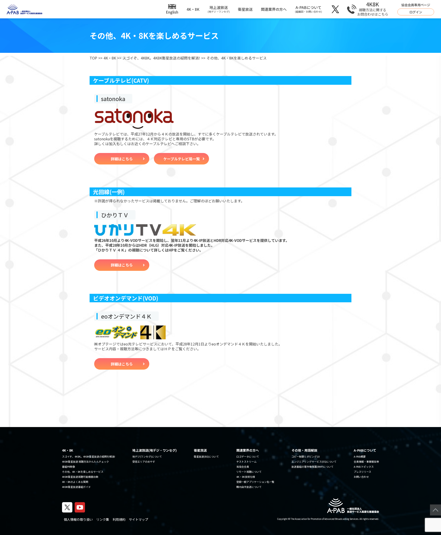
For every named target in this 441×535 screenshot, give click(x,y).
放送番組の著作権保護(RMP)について (312, 466)
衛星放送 (245, 9)
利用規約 (119, 519)
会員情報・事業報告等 (366, 461)
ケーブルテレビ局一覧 (181, 158)
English (172, 12)
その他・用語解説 (304, 450)
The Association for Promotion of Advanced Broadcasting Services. (325, 519)
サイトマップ (138, 519)
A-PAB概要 (360, 456)
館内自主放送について (249, 487)
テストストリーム (246, 461)
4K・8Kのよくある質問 (75, 482)
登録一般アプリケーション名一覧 (255, 482)
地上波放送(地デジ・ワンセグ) (154, 450)
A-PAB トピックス (364, 466)
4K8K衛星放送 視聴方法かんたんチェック (85, 461)
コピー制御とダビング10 (305, 456)
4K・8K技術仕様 (245, 476)
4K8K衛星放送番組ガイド (76, 487)
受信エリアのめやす (143, 461)
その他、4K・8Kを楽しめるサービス (82, 471)
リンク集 (102, 519)
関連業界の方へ (274, 9)
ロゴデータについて (247, 456)
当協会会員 (242, 466)
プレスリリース (362, 471)
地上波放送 (219, 9)
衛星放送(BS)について (206, 456)
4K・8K (193, 9)
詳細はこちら (122, 158)
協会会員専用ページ (415, 8)
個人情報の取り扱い (78, 519)
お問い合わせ (361, 476)
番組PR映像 (68, 466)
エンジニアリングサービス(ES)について (313, 461)
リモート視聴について (249, 471)
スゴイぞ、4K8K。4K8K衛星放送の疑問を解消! (161, 58)
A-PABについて (308, 9)
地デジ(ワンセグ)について (147, 456)
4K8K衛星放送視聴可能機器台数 (80, 476)
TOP (93, 58)
